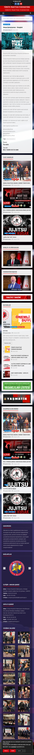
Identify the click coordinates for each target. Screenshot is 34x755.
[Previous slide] (4, 568)
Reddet (12, 750)
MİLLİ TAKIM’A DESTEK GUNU (10, 149)
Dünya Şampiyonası (11, 139)
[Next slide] (29, 568)
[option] (17, 568)
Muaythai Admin (7, 30)
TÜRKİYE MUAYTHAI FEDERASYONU (17, 7)
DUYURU (5, 331)
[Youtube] (21, 4)
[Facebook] (15, 4)
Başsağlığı (6, 143)
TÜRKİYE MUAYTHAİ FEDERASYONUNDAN (6, 349)
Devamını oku (8, 343)
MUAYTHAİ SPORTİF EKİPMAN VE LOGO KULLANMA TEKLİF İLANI (6, 357)
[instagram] (18, 4)
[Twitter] (13, 4)
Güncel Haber (7, 24)
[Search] (30, 13)
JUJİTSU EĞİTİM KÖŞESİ (9, 489)
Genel (6, 233)
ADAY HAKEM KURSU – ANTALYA (6, 374)
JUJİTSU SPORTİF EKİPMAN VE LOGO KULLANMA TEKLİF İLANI (6, 366)
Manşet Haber (15, 179)
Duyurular (7, 327)
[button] (3, 13)
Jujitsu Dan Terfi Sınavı (10, 237)
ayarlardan (13, 747)
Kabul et (6, 750)
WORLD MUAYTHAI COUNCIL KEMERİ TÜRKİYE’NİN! (16, 183)
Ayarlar (19, 750)
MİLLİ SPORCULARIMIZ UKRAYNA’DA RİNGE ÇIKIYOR (17, 210)
